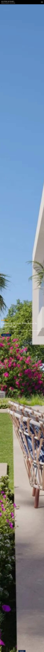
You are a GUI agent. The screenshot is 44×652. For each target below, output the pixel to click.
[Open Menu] (42, 2)
